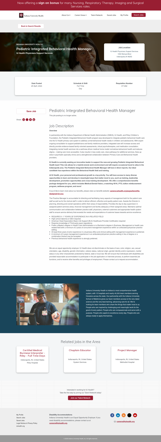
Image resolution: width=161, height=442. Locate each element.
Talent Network (97, 15)
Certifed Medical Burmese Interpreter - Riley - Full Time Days (32, 353)
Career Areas (80, 15)
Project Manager (127, 350)
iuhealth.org (20, 426)
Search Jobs (138, 15)
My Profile (124, 15)
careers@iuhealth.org (58, 423)
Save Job (31, 111)
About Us (65, 15)
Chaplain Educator (80, 350)
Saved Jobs (111, 15)
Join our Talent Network (80, 398)
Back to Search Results (31, 26)
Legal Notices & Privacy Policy (26, 423)
